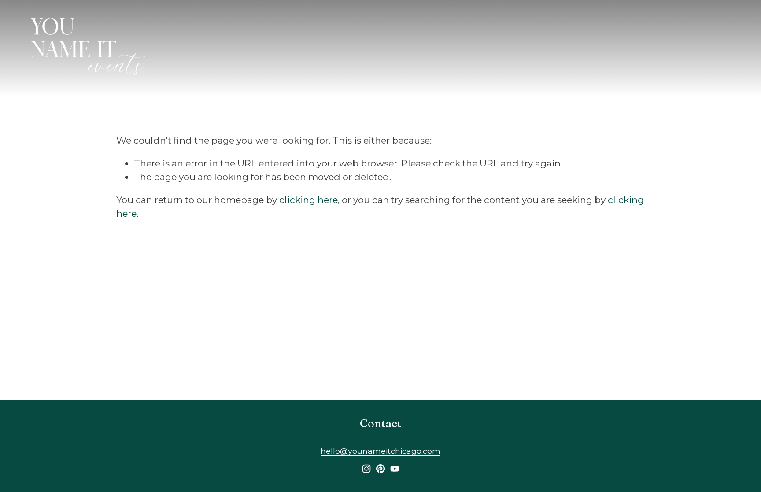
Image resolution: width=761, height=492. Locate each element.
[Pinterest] (380, 468)
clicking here (308, 199)
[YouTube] (394, 468)
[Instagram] (366, 468)
